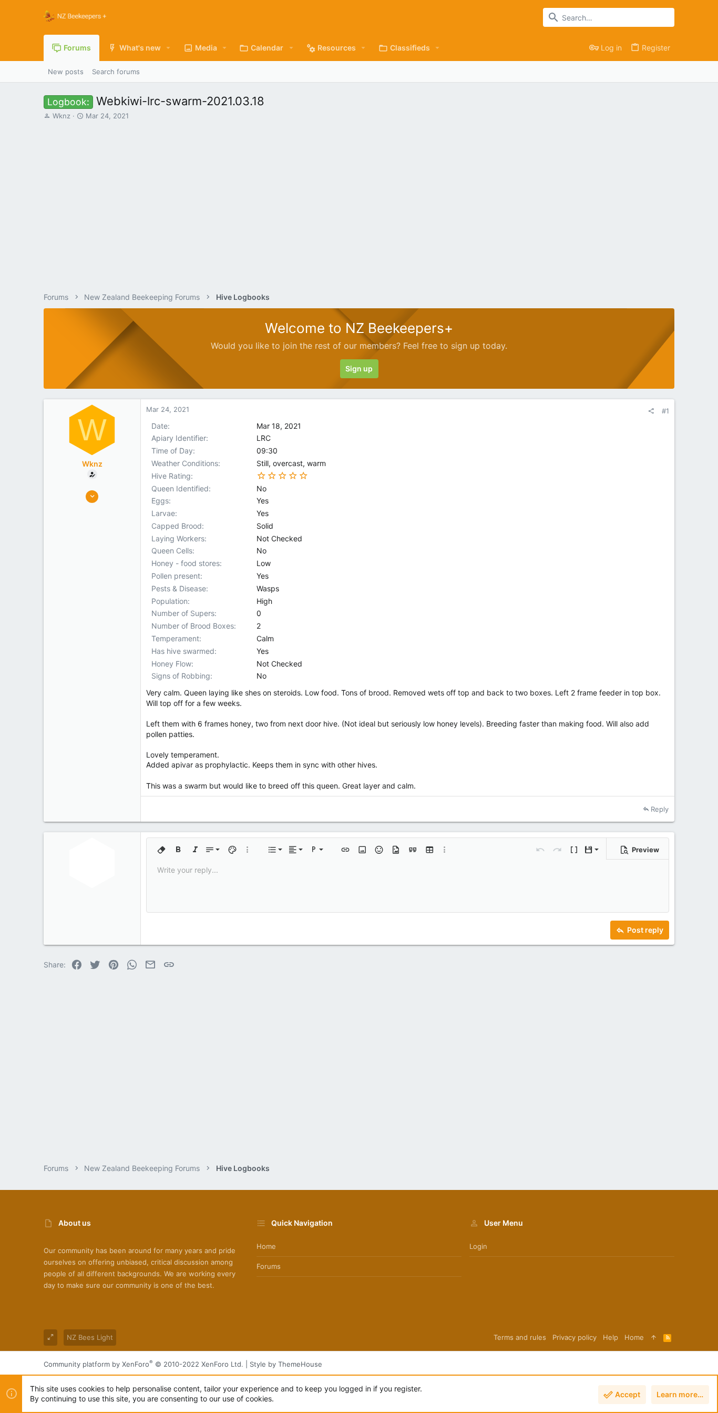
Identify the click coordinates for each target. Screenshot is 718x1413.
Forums (269, 1266)
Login (478, 1246)
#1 (665, 411)
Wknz (61, 116)
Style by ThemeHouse (286, 1364)
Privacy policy (574, 1337)
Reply (660, 809)
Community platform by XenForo (143, 1364)
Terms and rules (520, 1337)
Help (610, 1337)
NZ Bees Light (90, 1337)
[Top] (653, 1337)
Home (266, 1246)
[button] (168, 48)
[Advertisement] (359, 202)
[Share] (651, 411)
